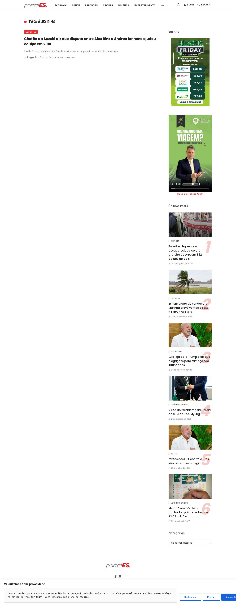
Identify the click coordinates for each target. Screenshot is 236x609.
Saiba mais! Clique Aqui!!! (190, 194)
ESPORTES (91, 5)
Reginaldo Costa (37, 57)
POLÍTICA (123, 5)
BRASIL (174, 453)
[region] (118, 594)
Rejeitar (211, 597)
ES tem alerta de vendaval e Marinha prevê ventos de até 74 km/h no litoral (189, 308)
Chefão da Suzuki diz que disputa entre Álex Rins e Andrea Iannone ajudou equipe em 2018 (90, 41)
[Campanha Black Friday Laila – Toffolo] (190, 72)
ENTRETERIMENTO (144, 5)
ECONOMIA (61, 5)
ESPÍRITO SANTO (179, 404)
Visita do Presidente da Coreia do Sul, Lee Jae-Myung (190, 412)
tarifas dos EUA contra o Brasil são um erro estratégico (189, 461)
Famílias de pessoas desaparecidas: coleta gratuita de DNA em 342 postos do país (185, 252)
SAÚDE (76, 5)
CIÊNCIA (175, 241)
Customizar (190, 597)
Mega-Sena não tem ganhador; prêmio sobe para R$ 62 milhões (189, 512)
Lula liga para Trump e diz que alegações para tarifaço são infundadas (189, 361)
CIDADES (108, 5)
